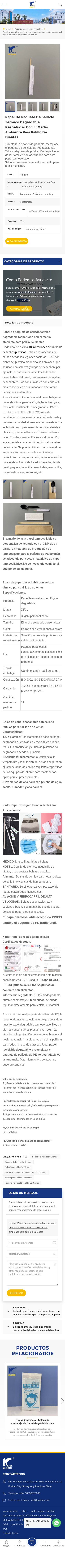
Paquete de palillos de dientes (18, 1162)
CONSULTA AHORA (18, 241)
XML (24, 1511)
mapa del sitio (10, 1511)
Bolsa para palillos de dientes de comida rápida (25, 1172)
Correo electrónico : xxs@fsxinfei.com (28, 1499)
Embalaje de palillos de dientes (18, 1177)
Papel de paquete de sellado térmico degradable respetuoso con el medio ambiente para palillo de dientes (32, 1227)
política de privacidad (43, 1511)
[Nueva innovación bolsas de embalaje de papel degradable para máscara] (32, 1391)
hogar (7, 29)
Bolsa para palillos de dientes (45, 1157)
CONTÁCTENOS (19, 308)
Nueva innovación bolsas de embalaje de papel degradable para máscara (32, 1421)
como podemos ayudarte (29, 279)
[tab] (19, 322)
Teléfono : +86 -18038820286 (24, 1493)
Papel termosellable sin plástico (29, 29)
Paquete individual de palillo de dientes (22, 1183)
